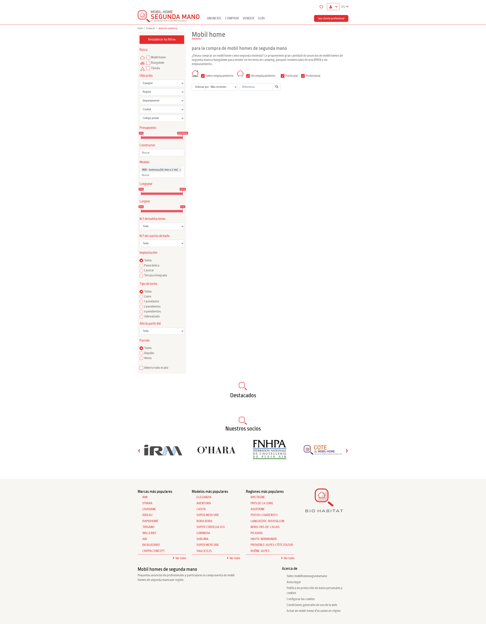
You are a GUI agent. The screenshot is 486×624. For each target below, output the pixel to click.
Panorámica (151, 265)
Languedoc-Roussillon (267, 521)
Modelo (144, 162)
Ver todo (180, 558)
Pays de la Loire (262, 503)
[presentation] (139, 450)
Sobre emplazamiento (219, 76)
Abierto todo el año (156, 367)
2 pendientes (152, 306)
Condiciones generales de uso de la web (312, 605)
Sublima (202, 539)
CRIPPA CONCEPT (153, 551)
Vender (248, 18)
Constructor (147, 145)
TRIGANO (148, 527)
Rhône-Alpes (260, 551)
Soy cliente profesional (331, 18)
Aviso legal (294, 582)
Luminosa (203, 533)
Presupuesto (148, 128)
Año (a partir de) (150, 323)
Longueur (146, 184)
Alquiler (149, 353)
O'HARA (147, 503)
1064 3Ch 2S (203, 551)
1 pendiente (151, 301)
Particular (291, 76)
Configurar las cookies (301, 599)
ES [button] (343, 7)
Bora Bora (204, 521)
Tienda (155, 68)
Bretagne (258, 497)
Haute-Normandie (264, 539)
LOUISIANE (149, 509)
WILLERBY (149, 533)
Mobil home (158, 57)
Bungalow (157, 62)
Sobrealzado (152, 316)
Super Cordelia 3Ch (210, 527)
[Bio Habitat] (324, 511)
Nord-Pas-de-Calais (265, 527)
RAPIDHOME (150, 521)
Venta (147, 358)
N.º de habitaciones (153, 219)
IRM (145, 497)
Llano (147, 296)
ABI (144, 539)
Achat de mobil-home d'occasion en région (314, 611)
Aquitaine (258, 509)
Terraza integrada (155, 275)
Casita (201, 509)
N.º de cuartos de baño (155, 236)
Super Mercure (207, 515)
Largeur (145, 201)
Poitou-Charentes (264, 515)
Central (149, 270)
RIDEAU (147, 515)
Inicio (140, 28)
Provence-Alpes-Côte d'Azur (272, 545)
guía (261, 18)
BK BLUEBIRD (151, 545)
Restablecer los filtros (162, 39)
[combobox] (162, 152)
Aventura (203, 503)
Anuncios (214, 18)
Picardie (257, 533)
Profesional (313, 76)
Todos (148, 260)
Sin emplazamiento (263, 76)
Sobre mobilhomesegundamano (307, 576)
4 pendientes (152, 311)
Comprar (232, 18)
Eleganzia (203, 497)
